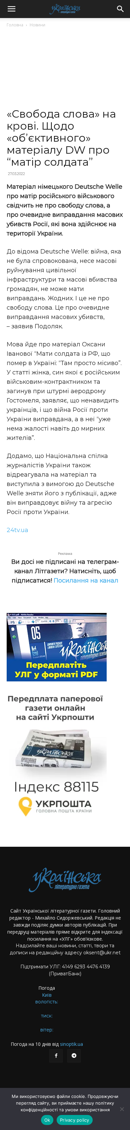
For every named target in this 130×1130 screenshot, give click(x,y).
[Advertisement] (65, 70)
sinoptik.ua (71, 1044)
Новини (37, 25)
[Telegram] (74, 1056)
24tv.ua (17, 530)
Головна (15, 25)
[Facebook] (56, 1056)
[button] (11, 9)
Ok (47, 1120)
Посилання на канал (86, 580)
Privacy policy (74, 1120)
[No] (121, 1109)
